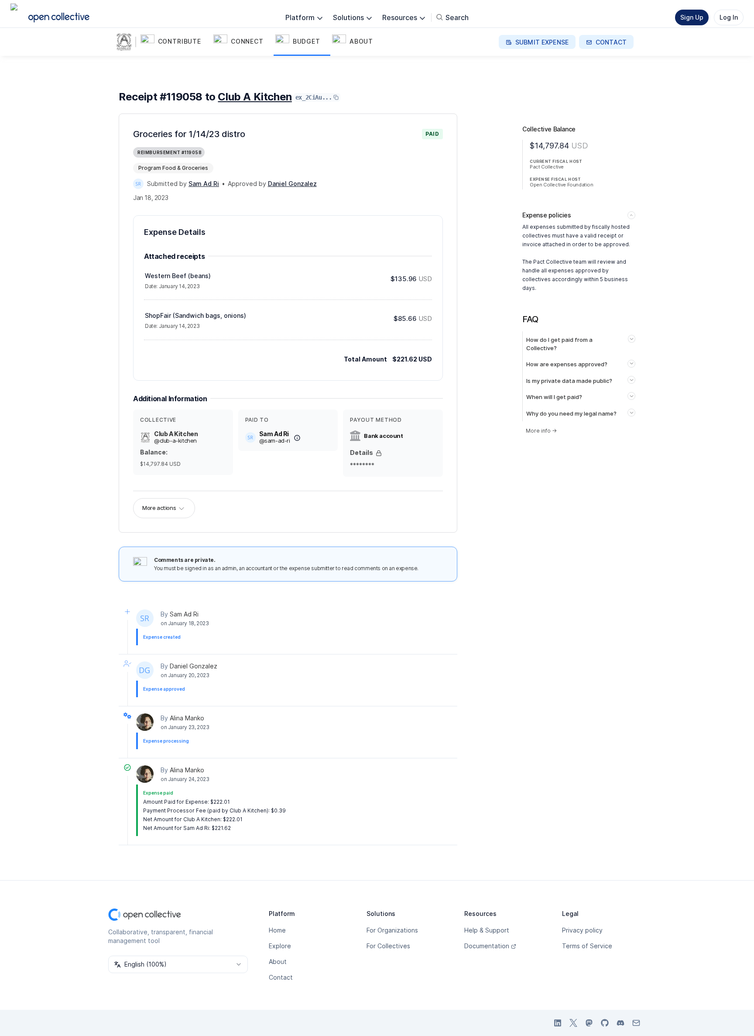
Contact (281, 977)
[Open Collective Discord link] (620, 1023)
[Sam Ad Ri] (138, 184)
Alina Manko (187, 718)
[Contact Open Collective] (636, 1023)
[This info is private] (379, 453)
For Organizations (392, 930)
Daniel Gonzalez (193, 666)
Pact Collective (547, 167)
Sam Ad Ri (184, 614)
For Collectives (388, 946)
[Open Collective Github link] (605, 1023)
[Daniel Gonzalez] (145, 670)
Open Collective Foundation (561, 185)
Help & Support (486, 930)
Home (277, 930)
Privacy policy (582, 930)
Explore (280, 946)
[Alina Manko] (145, 722)
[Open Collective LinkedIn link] (558, 1023)
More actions (159, 507)
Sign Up (691, 17)
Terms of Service (587, 946)
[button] (175, 42)
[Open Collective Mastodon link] (589, 1023)
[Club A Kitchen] (125, 42)
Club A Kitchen (254, 96)
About (278, 961)
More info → (541, 430)
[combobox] (178, 964)
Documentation (486, 946)
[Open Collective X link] (573, 1023)
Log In (729, 17)
